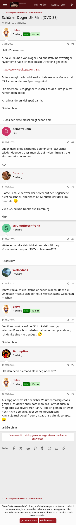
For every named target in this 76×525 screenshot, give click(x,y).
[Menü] (5, 4)
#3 (72, 186)
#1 (72, 43)
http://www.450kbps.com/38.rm (22, 69)
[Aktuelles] (71, 4)
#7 (72, 364)
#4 (72, 239)
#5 (72, 283)
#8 (72, 393)
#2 (72, 142)
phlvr (7, 22)
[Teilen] (67, 44)
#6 (72, 320)
